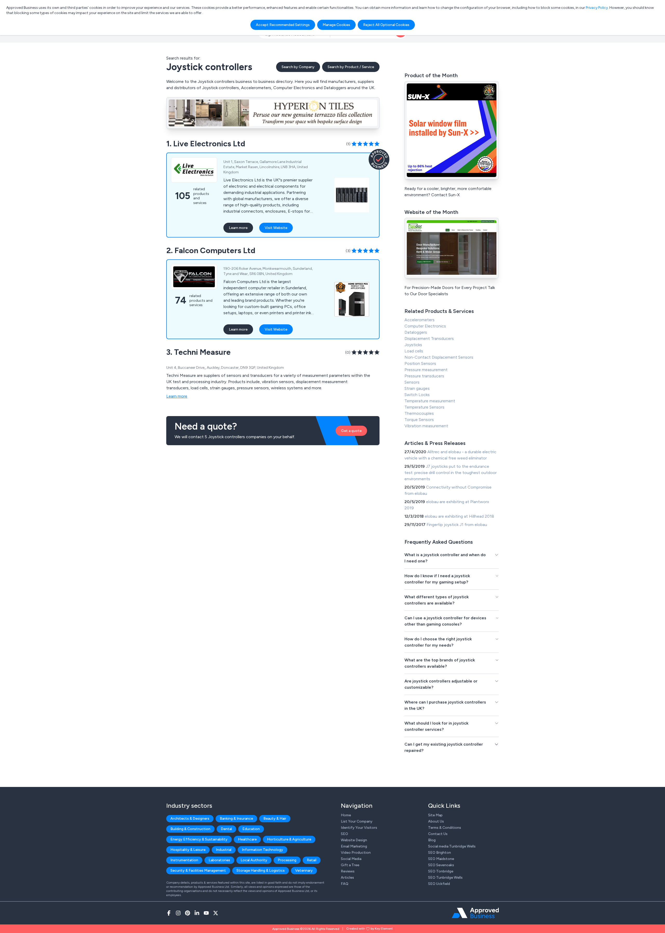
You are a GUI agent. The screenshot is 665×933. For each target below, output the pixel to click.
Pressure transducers (424, 375)
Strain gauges (417, 388)
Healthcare (247, 839)
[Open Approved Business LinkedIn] (197, 913)
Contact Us (438, 834)
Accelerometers (419, 319)
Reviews (348, 871)
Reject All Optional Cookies (386, 25)
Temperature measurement (429, 400)
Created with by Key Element (369, 928)
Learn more (238, 228)
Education (251, 829)
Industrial (223, 849)
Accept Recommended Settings (283, 25)
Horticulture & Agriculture (289, 839)
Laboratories (219, 860)
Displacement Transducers (429, 338)
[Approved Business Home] (475, 913)
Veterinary (304, 870)
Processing (287, 860)
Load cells (413, 351)
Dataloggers (415, 332)
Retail (311, 860)
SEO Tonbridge (440, 871)
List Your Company (357, 821)
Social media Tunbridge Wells (452, 846)
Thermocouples (419, 413)
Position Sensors (420, 363)
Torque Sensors (419, 419)
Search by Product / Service (351, 67)
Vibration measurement (426, 425)
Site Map (435, 815)
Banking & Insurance (236, 818)
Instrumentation (184, 860)
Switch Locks (417, 394)
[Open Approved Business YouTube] (206, 913)
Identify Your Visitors (359, 827)
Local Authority (254, 860)
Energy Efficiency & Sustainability (199, 839)
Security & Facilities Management (198, 870)
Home (346, 815)
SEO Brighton (439, 852)
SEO (344, 834)
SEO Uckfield (439, 884)
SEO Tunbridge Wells (445, 877)
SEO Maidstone (441, 859)
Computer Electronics (425, 326)
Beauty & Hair (274, 818)
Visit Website (276, 228)
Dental (226, 829)
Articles (347, 877)
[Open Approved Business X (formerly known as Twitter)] (215, 913)
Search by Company (298, 67)
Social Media (351, 859)
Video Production (356, 852)
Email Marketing (354, 846)
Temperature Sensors (424, 407)
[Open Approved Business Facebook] (168, 913)
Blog (432, 840)
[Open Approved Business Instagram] (178, 913)
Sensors (412, 382)
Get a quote (351, 431)
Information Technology (262, 849)
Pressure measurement (426, 369)
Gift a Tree (350, 865)
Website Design (354, 840)
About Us (436, 821)
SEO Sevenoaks (441, 865)
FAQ (344, 884)
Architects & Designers (189, 818)
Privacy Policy (597, 7)
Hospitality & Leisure (187, 849)
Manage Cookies (336, 25)
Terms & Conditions (444, 827)
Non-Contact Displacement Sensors (438, 357)
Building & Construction (190, 829)
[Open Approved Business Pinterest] (187, 913)
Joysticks (413, 344)
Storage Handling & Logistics (260, 870)
